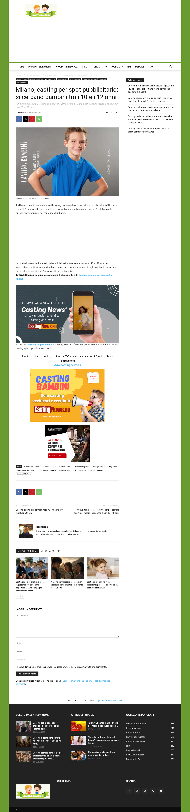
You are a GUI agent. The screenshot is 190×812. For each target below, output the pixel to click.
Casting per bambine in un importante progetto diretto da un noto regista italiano (102, 585)
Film (84, 66)
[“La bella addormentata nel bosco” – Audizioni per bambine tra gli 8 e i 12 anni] (78, 740)
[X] (25, 119)
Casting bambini (65, 467)
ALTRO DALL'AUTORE (51, 551)
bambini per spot (49, 467)
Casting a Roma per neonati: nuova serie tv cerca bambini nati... (47, 741)
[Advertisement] (120, 10)
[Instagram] (137, 791)
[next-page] (22, 597)
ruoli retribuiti (80, 470)
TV (105, 66)
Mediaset (140, 66)
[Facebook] (19, 119)
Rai (129, 66)
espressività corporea (25, 470)
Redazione (22, 112)
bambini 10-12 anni (31, 467)
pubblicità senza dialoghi (46, 470)
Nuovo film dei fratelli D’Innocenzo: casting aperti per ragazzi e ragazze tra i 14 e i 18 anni (96, 511)
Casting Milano (97, 467)
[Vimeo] (153, 791)
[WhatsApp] (39, 119)
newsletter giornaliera (40, 344)
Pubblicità (117, 66)
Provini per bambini (39, 66)
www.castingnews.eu (67, 365)
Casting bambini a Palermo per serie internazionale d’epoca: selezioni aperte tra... (47, 756)
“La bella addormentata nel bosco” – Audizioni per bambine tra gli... (103, 740)
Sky (151, 66)
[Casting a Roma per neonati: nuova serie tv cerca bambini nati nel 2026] (23, 741)
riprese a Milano (65, 470)
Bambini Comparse (36, 79)
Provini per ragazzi (67, 66)
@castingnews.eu (110, 700)
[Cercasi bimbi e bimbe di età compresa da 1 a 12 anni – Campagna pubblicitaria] (78, 755)
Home (21, 66)
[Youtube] (161, 791)
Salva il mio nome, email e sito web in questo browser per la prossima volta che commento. (63, 667)
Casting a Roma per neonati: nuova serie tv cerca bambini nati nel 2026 (148, 130)
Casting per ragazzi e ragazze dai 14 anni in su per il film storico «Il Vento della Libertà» (67, 585)
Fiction (96, 66)
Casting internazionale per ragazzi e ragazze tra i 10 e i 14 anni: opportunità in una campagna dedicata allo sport (151, 89)
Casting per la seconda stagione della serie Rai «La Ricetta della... (46, 726)
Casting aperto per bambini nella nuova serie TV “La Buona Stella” (39, 511)
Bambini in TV (50, 79)
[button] (170, 67)
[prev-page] (17, 597)
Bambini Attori (22, 79)
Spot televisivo (22, 82)
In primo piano (75, 79)
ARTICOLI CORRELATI (28, 551)
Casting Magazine (82, 467)
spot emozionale (96, 470)
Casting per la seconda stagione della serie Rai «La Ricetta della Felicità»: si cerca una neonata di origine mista (150, 119)
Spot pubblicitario (24, 474)
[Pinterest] (32, 119)
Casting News (62, 79)
